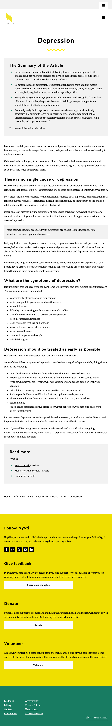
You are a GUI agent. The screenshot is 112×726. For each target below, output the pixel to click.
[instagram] (12, 549)
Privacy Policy (32, 705)
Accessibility (31, 701)
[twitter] (19, 549)
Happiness (20, 476)
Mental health (22, 465)
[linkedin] (31, 549)
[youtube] (25, 549)
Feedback (9, 701)
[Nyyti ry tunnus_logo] (9, 12)
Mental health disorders (27, 470)
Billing (7, 705)
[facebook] (6, 549)
